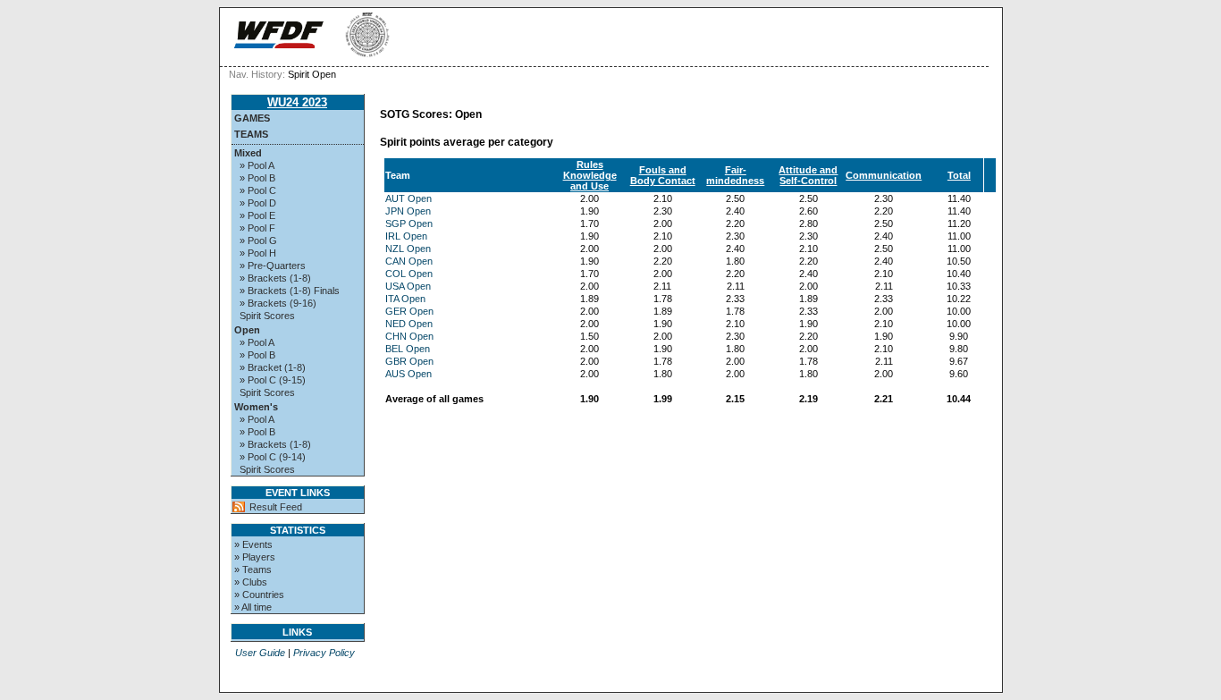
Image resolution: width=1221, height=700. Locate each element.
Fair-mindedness (735, 175)
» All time (253, 607)
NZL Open (408, 248)
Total (959, 175)
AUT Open (408, 198)
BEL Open (407, 348)
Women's (256, 406)
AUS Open (408, 373)
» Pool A (257, 165)
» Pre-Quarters (273, 265)
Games (252, 118)
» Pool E (257, 215)
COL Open (409, 273)
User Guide (260, 652)
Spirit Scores (267, 315)
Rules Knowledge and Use (590, 175)
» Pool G (258, 240)
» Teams (253, 569)
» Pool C (258, 190)
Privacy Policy (324, 652)
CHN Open (409, 336)
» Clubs (250, 582)
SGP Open (409, 223)
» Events (253, 544)
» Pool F (257, 228)
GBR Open (409, 361)
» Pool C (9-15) (273, 380)
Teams (251, 134)
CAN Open (409, 261)
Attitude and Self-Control (808, 175)
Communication (884, 175)
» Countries (259, 594)
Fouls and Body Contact (662, 175)
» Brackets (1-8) (275, 278)
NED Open (409, 323)
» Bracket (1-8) (273, 367)
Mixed (248, 153)
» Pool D (258, 203)
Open (247, 330)
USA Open (408, 286)
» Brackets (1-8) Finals (290, 290)
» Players (254, 557)
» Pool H (258, 253)
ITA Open (405, 298)
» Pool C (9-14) (273, 456)
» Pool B (257, 178)
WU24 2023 (297, 102)
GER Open (409, 311)
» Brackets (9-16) (278, 303)
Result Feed (275, 507)
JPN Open (408, 211)
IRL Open (406, 236)
